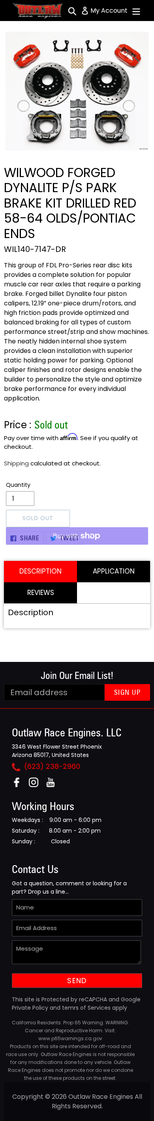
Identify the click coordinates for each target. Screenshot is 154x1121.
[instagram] (36, 784)
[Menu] (136, 10)
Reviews (40, 592)
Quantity (18, 485)
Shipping (16, 463)
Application (114, 571)
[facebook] (19, 784)
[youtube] (53, 784)
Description (40, 571)
